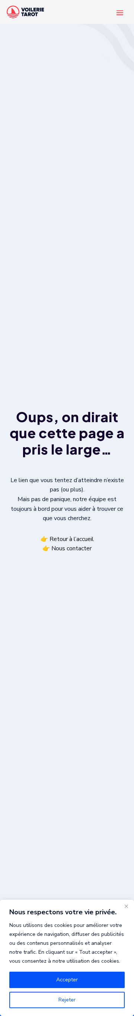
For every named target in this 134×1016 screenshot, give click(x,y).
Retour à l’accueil (72, 539)
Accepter (67, 979)
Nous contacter (71, 548)
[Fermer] (126, 906)
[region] (67, 958)
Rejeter (67, 999)
